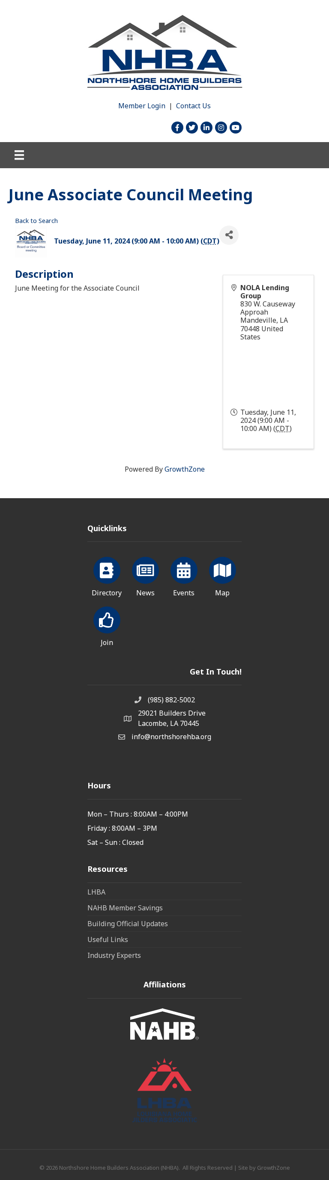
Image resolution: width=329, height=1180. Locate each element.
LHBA (96, 892)
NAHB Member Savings (125, 907)
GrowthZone (184, 469)
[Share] (229, 235)
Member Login (141, 105)
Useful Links (107, 939)
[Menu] (19, 155)
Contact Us (193, 105)
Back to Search (36, 221)
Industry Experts (114, 955)
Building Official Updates (127, 923)
